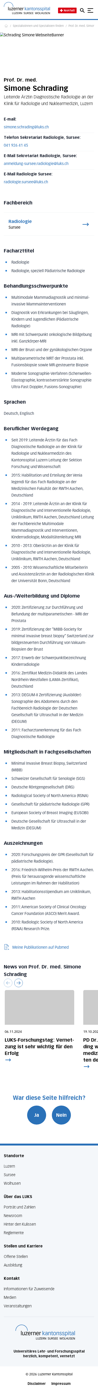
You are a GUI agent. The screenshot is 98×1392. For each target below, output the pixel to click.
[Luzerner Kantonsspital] (45, 1332)
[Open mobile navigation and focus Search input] (83, 10)
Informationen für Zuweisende (29, 1289)
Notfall (69, 10)
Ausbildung (13, 1265)
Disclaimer (37, 1384)
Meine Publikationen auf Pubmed (40, 948)
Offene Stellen (16, 1256)
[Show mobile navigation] (90, 10)
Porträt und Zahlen (19, 1207)
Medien (10, 1297)
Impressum (61, 1384)
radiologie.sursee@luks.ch (26, 182)
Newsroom (13, 1215)
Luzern (9, 1166)
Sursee (9, 1175)
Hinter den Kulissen (20, 1224)
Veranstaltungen (18, 1306)
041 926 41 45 (16, 146)
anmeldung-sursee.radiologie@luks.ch (36, 164)
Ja (36, 1115)
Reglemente (14, 1233)
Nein (61, 1115)
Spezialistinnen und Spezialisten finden (38, 26)
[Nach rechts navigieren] (18, 983)
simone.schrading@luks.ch (26, 127)
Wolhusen (12, 1183)
